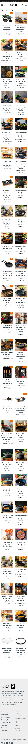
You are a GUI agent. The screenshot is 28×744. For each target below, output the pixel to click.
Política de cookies (20, 730)
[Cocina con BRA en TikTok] (4, 743)
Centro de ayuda (5, 712)
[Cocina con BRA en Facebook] (7, 743)
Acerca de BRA (5, 714)
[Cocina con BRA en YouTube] (12, 743)
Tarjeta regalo (4, 720)
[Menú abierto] (2, 5)
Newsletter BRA (5, 725)
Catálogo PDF (5, 730)
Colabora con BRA (6, 722)
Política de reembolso (20, 718)
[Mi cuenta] (23, 5)
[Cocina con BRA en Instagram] (2, 743)
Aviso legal (17, 725)
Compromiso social (6, 717)
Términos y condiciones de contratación (19, 713)
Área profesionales (6, 727)
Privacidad (17, 728)
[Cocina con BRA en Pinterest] (9, 743)
